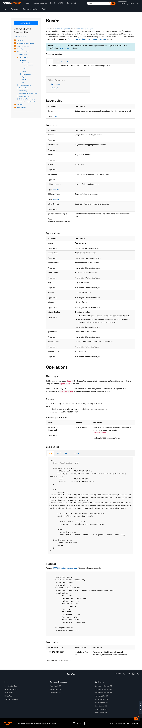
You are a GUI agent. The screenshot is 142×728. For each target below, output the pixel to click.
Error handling (23, 88)
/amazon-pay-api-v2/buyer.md (85, 29)
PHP (50, 453)
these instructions (66, 48)
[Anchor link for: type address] (61, 233)
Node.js (76, 453)
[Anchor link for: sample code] (60, 446)
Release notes (21, 107)
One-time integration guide (25, 43)
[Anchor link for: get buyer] (61, 376)
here (69, 660)
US (50, 61)
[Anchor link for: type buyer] (59, 125)
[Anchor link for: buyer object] (65, 100)
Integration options (23, 46)
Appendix (20, 105)
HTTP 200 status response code (65, 568)
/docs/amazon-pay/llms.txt (62, 29)
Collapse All (17, 36)
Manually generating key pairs (28, 93)
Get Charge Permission (97, 39)
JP (67, 61)
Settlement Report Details (27, 99)
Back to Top (71, 674)
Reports (24, 77)
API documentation (23, 52)
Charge (24, 68)
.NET (59, 453)
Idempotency (23, 91)
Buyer (24, 60)
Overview (20, 40)
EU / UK (59, 61)
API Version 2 (25, 23)
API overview (23, 54)
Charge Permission (28, 66)
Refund (24, 71)
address (56, 189)
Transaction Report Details (27, 102)
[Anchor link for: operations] (69, 366)
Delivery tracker (27, 74)
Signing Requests (24, 96)
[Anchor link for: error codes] (59, 642)
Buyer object (55, 84)
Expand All (23, 36)
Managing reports (22, 49)
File (23, 82)
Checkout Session (27, 63)
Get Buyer (54, 88)
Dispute (24, 80)
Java (66, 453)
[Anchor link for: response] (57, 563)
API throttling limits (25, 85)
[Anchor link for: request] (56, 399)
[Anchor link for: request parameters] (68, 417)
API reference (24, 57)
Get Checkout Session (76, 39)
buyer (55, 116)
